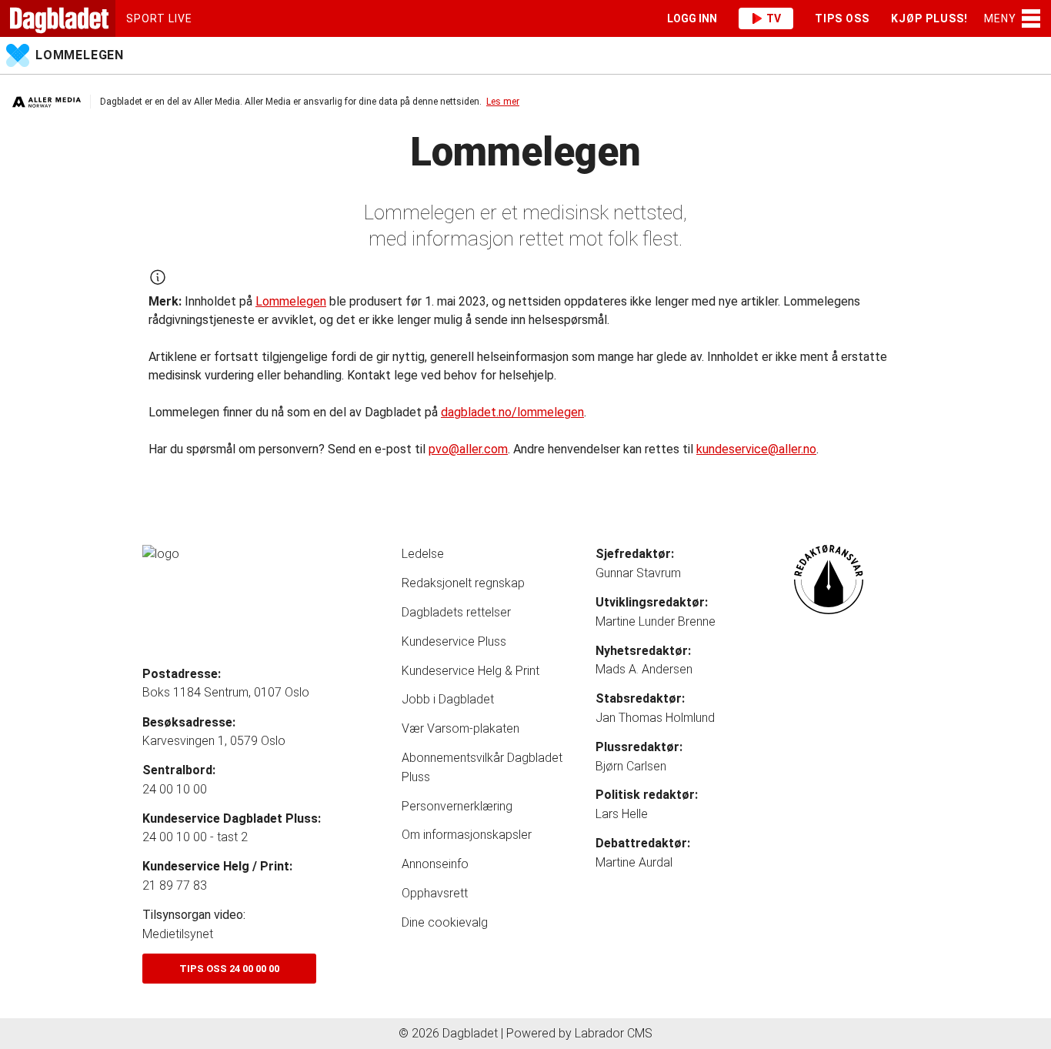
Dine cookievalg (445, 922)
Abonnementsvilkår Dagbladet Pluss (482, 767)
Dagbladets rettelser (456, 612)
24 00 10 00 (174, 789)
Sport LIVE (159, 18)
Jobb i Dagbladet (448, 699)
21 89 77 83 (174, 885)
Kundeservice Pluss (454, 641)
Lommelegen (79, 55)
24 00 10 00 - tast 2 (195, 837)
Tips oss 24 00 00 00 (229, 968)
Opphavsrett (435, 893)
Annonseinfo (435, 864)
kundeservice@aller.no (756, 449)
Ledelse (423, 553)
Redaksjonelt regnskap (463, 583)
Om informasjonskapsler (467, 834)
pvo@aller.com (468, 449)
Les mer (502, 101)
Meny (1000, 18)
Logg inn (692, 18)
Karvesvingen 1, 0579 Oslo (213, 740)
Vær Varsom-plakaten (460, 728)
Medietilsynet (177, 934)
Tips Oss (842, 18)
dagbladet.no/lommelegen (512, 412)
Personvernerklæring (457, 806)
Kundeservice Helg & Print (470, 670)
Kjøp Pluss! (929, 18)
